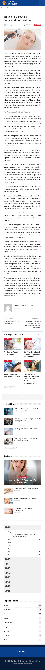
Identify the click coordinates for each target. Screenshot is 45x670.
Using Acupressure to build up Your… (26, 488)
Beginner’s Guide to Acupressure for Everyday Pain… (22, 481)
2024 (8, 564)
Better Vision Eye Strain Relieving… (26, 498)
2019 (8, 586)
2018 (8, 590)
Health (6, 605)
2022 (8, 572)
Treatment (38, 24)
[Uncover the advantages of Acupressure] (8, 511)
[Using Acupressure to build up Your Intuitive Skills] (8, 491)
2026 (8, 527)
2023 (8, 568)
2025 (8, 559)
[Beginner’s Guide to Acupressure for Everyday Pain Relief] (22, 472)
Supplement (8, 622)
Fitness (6, 618)
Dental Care (8, 609)
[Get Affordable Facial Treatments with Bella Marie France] (32, 344)
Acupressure (22, 477)
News (5, 640)
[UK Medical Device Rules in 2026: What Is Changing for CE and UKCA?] (8, 411)
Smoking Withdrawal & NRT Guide (25, 429)
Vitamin (6, 635)
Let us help (20, 652)
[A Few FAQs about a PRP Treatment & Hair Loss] (12, 366)
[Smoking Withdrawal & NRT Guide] (8, 431)
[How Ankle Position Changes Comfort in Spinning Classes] (8, 421)
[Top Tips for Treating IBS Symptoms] (12, 344)
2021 (8, 577)
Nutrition (7, 631)
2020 (8, 581)
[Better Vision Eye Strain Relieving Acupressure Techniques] (8, 501)
